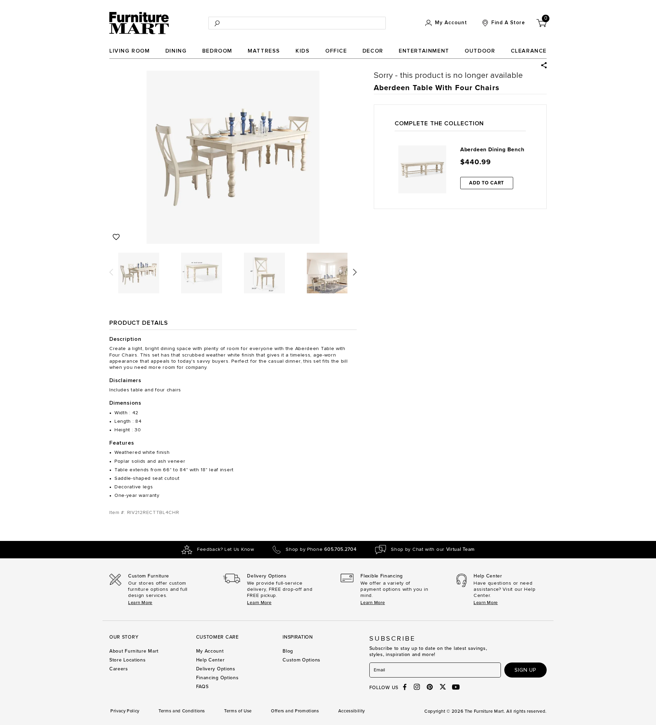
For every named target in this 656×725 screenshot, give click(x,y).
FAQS (202, 686)
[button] (544, 65)
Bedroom (217, 51)
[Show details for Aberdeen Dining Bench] (422, 169)
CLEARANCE (529, 51)
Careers (118, 669)
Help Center (210, 660)
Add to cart (486, 183)
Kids (303, 51)
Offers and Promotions (295, 711)
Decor (373, 51)
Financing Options (217, 678)
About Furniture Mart (134, 651)
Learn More (140, 602)
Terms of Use (238, 711)
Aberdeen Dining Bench (492, 149)
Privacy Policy (124, 711)
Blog (288, 651)
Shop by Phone (321, 549)
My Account (210, 651)
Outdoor (480, 51)
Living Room (129, 51)
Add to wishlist (116, 237)
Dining (176, 51)
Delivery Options (215, 669)
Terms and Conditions (182, 711)
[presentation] (111, 270)
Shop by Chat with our (433, 549)
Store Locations (127, 660)
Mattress (264, 51)
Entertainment (424, 51)
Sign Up (525, 670)
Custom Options (301, 660)
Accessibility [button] (351, 711)
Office (336, 51)
